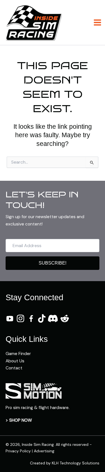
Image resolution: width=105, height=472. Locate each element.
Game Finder (18, 353)
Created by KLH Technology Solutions (64, 463)
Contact (14, 368)
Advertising (44, 450)
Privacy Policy (18, 450)
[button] (52, 263)
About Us (15, 361)
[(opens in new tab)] (34, 390)
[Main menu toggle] (97, 22)
